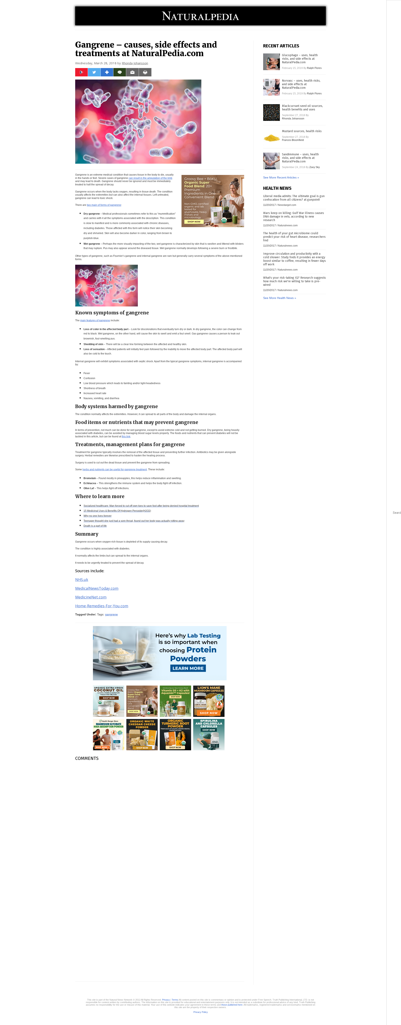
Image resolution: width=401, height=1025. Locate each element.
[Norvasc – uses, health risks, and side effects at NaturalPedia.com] (271, 87)
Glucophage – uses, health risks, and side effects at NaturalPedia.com (300, 58)
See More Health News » (279, 298)
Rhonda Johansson (135, 63)
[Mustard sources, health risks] (271, 137)
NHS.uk (81, 579)
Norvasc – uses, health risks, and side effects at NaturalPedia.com (301, 84)
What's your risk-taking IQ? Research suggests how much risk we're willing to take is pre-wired (294, 281)
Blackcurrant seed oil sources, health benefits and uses (302, 107)
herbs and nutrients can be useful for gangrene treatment (114, 469)
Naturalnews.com (288, 225)
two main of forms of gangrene (104, 205)
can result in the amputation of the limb (150, 178)
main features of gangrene (95, 320)
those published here (231, 1004)
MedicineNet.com (91, 597)
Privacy (166, 999)
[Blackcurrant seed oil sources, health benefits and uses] (271, 112)
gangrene (111, 614)
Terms (175, 999)
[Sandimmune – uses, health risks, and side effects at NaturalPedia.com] (271, 161)
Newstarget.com (287, 205)
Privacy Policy (200, 1012)
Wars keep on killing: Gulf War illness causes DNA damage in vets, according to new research (293, 216)
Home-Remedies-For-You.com (101, 605)
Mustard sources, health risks (302, 131)
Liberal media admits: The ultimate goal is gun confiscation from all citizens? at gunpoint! (294, 197)
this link (126, 436)
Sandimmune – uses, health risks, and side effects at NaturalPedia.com (300, 158)
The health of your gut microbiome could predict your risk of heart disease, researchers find (294, 237)
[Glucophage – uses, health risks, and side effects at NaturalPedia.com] (271, 61)
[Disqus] (159, 816)
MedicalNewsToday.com (96, 588)
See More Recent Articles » (281, 177)
